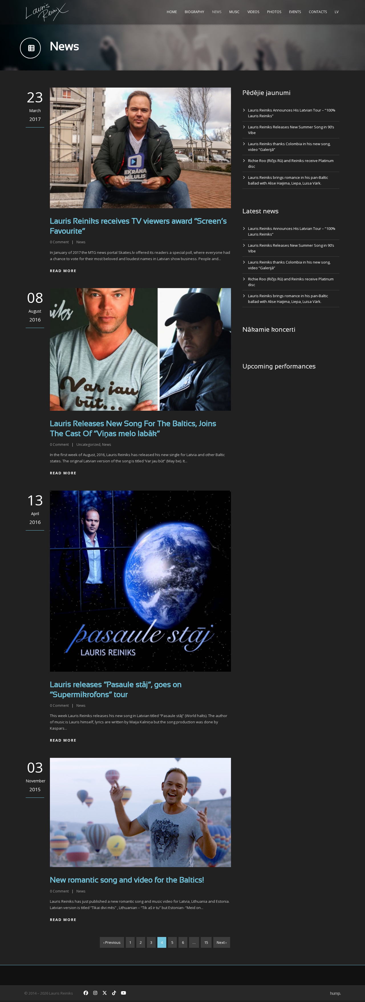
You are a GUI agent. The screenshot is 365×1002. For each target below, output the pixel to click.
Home (172, 11)
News (216, 11)
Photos (274, 11)
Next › (222, 942)
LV (336, 11)
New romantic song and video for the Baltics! (127, 880)
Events (295, 11)
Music (234, 11)
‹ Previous (112, 942)
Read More (63, 270)
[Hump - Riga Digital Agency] (335, 993)
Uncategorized (88, 444)
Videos (253, 11)
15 (206, 942)
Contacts (318, 11)
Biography (194, 11)
